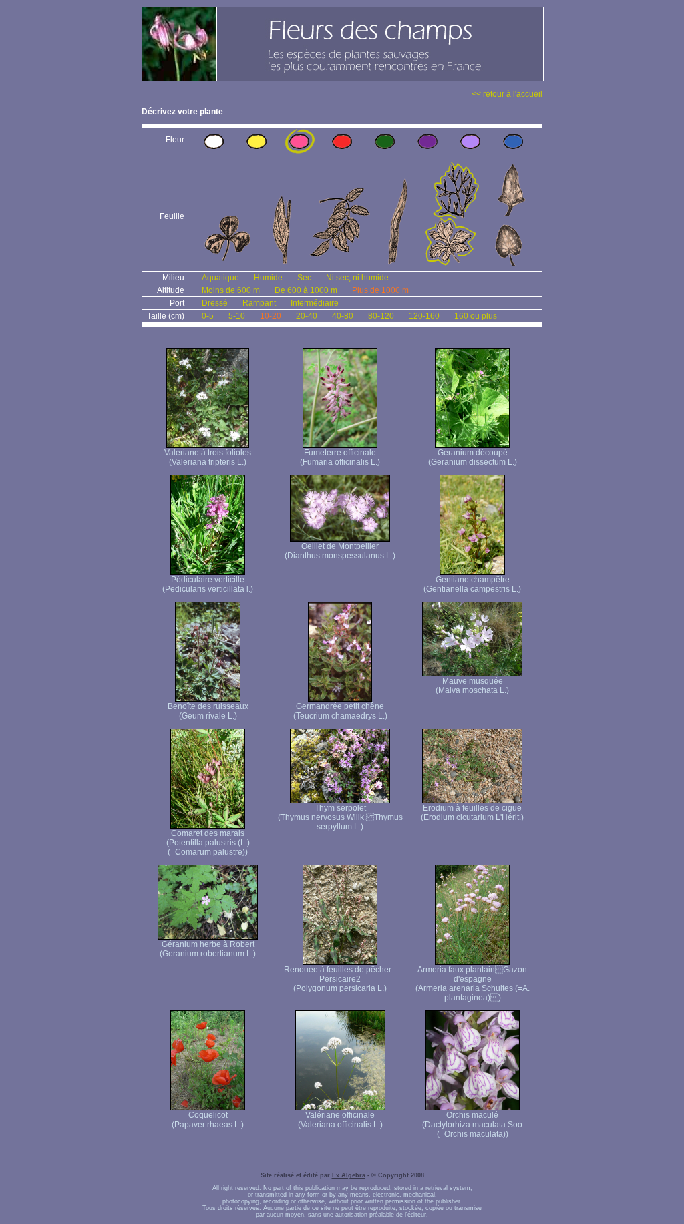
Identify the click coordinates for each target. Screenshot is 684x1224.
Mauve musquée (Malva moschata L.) (472, 685)
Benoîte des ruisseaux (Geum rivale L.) (208, 711)
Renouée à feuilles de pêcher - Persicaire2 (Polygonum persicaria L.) (340, 979)
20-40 (306, 316)
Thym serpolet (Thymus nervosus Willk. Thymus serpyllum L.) (340, 817)
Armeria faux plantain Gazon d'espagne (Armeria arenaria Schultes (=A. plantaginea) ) (472, 983)
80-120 (381, 316)
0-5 (208, 316)
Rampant (259, 303)
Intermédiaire (315, 303)
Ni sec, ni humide (357, 277)
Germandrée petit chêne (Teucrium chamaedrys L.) (340, 711)
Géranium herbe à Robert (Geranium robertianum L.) (208, 949)
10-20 (270, 316)
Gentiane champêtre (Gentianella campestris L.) (472, 584)
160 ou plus (475, 316)
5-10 (236, 316)
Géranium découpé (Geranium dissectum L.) (472, 457)
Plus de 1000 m (380, 290)
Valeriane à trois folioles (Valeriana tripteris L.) (207, 457)
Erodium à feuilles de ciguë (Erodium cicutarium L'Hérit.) (472, 812)
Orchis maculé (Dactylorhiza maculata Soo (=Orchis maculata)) (472, 1124)
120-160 (424, 316)
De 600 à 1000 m (306, 290)
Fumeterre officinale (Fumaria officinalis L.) (340, 457)
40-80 (342, 316)
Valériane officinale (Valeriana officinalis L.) (340, 1119)
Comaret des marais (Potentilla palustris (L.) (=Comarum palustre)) (208, 843)
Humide (268, 277)
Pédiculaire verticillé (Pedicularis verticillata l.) (207, 584)
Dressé (215, 303)
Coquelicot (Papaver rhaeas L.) (208, 1119)
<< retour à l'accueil (507, 94)
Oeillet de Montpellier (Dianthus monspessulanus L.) (340, 551)
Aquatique (220, 277)
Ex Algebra (348, 1175)
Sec (304, 277)
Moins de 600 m (231, 290)
